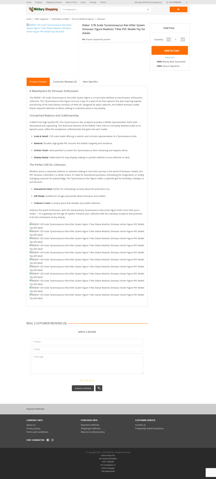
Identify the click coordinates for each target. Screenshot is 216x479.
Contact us (140, 424)
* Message (38, 356)
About (83, 2)
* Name (37, 341)
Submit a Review (83, 388)
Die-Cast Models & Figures (83, 19)
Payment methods (90, 424)
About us (31, 424)
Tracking (92, 2)
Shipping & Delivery (54, 2)
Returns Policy (71, 2)
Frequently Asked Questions (149, 428)
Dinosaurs (101, 19)
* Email (36, 349)
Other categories (41, 19)
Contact (103, 2)
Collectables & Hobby (60, 19)
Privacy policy (33, 428)
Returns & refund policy (93, 431)
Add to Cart (171, 50)
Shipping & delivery (91, 428)
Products (38, 2)
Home (28, 2)
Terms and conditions (37, 431)
